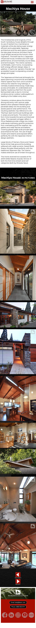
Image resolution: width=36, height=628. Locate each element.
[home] (6, 1)
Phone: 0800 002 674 (18, 607)
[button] (32, 2)
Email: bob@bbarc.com (18, 602)
